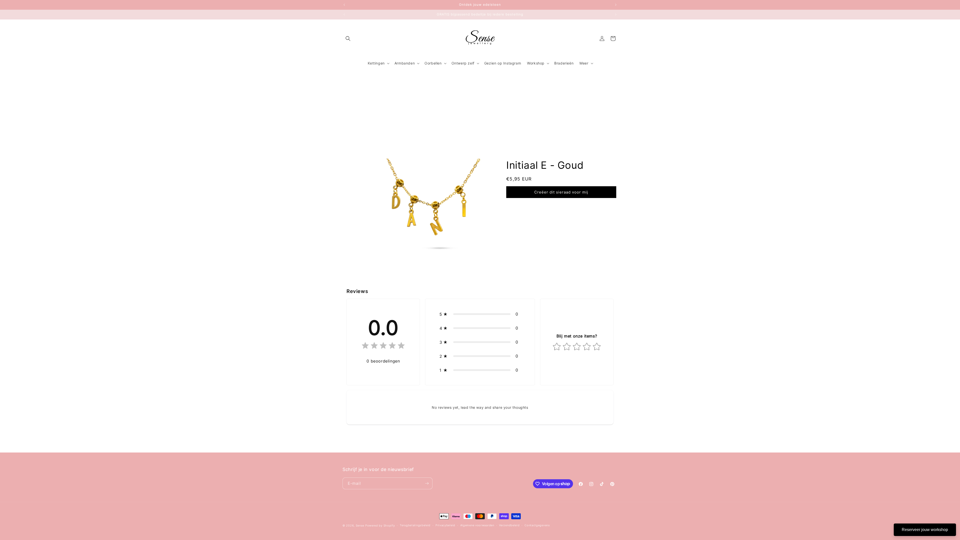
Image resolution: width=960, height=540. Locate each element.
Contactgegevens (537, 525)
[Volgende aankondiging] (615, 5)
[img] (383, 347)
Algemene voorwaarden (477, 525)
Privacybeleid (445, 525)
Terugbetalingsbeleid (415, 525)
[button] (348, 38)
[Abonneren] (426, 483)
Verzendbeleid (509, 525)
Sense (360, 525)
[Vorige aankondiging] (344, 5)
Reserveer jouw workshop (925, 530)
